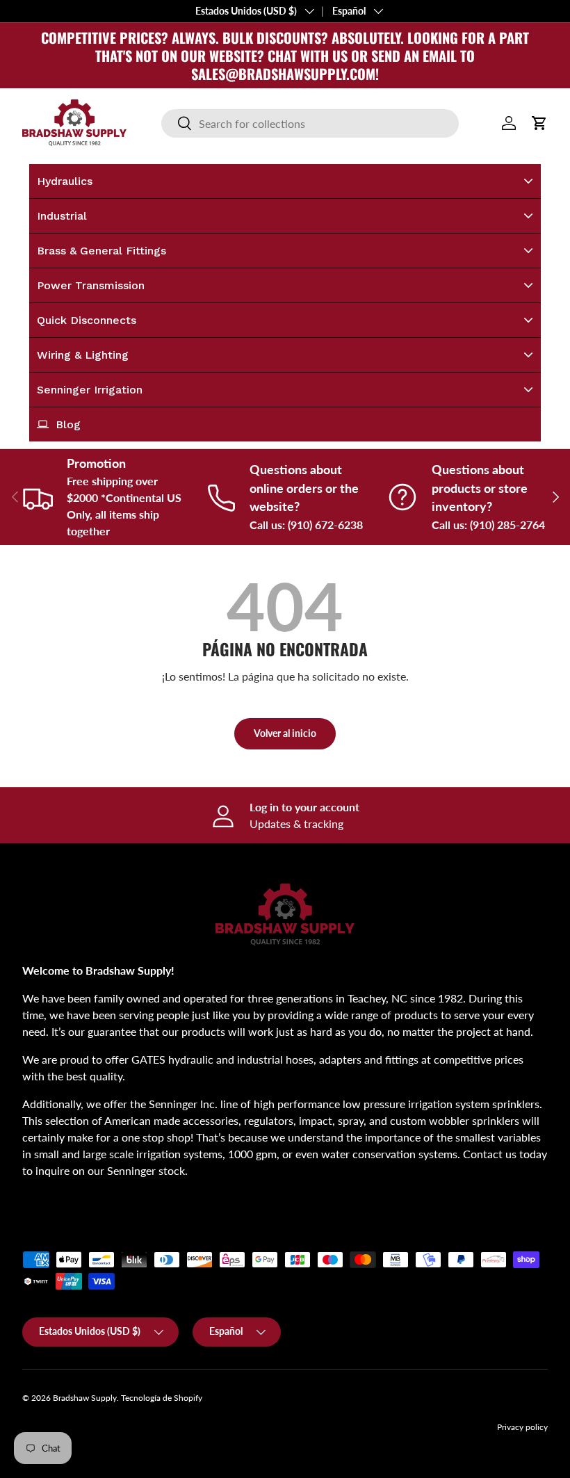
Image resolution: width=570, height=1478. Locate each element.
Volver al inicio (285, 733)
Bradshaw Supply (85, 1397)
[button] (539, 123)
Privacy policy (522, 1427)
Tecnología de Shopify (161, 1397)
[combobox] (309, 123)
